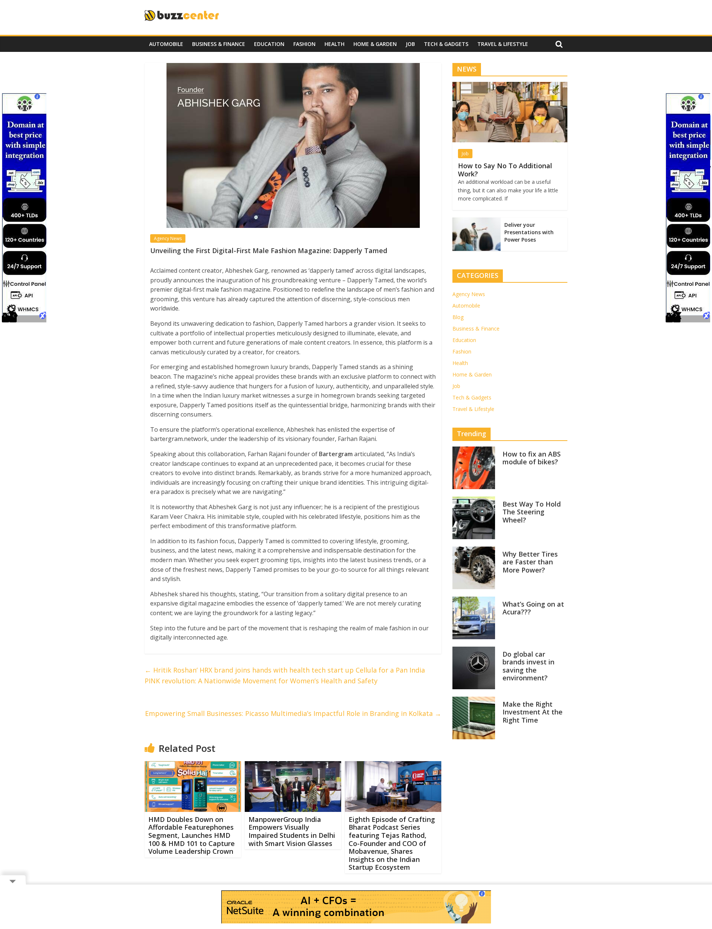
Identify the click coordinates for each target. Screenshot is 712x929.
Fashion (304, 43)
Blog (458, 317)
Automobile (166, 43)
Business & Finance (218, 43)
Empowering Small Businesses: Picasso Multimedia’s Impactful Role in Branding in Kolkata (293, 713)
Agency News (168, 238)
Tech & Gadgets (446, 43)
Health (334, 43)
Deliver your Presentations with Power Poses (529, 232)
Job (410, 43)
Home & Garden (375, 43)
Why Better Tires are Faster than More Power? (530, 562)
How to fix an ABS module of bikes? (531, 458)
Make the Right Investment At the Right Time (532, 712)
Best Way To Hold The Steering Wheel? (531, 512)
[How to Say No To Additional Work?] (509, 85)
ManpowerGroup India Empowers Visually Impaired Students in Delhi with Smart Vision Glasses (291, 831)
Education (269, 43)
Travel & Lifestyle (502, 43)
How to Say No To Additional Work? (505, 169)
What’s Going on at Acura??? (533, 608)
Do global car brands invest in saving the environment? (528, 666)
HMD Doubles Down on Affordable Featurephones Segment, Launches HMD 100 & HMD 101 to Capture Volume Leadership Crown (191, 835)
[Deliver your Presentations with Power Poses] (476, 221)
